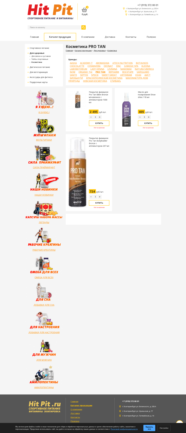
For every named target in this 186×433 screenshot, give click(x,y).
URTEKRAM (126, 75)
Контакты (131, 36)
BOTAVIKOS (142, 63)
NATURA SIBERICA (144, 69)
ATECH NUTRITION (122, 63)
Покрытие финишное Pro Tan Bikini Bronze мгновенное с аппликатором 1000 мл (98, 97)
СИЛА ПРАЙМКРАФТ (44, 167)
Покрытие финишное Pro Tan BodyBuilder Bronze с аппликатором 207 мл (99, 142)
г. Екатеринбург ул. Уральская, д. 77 (143, 11)
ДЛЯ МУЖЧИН (44, 360)
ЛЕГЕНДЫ (44, 222)
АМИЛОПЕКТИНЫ (44, 387)
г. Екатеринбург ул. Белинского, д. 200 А (142, 8)
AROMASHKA (102, 63)
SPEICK (94, 75)
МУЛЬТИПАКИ (44, 139)
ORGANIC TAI (85, 72)
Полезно (151, 36)
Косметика (36, 62)
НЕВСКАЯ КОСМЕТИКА (95, 81)
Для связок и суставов (41, 56)
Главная (34, 36)
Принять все (149, 428)
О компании (87, 36)
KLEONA (145, 66)
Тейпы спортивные (39, 59)
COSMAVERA (94, 66)
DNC (118, 66)
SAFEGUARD (143, 72)
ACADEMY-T (86, 63)
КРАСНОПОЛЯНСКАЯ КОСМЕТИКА (104, 78)
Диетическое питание (40, 67)
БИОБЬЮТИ (76, 78)
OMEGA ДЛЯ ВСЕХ (44, 277)
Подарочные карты (39, 82)
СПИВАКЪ (115, 81)
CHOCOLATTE (77, 66)
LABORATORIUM (78, 69)
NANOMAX (126, 69)
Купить (99, 123)
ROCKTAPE (127, 72)
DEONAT (108, 66)
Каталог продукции (60, 36)
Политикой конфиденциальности (124, 429)
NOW (72, 72)
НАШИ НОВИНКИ (44, 194)
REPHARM (114, 72)
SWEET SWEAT (109, 75)
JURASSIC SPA (131, 66)
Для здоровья (37, 53)
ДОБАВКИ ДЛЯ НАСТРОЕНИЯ (44, 332)
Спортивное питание (39, 48)
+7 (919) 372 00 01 (148, 5)
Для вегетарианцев (39, 72)
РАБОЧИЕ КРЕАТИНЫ (44, 249)
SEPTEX (84, 75)
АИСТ (147, 75)
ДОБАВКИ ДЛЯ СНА (44, 305)
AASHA (73, 63)
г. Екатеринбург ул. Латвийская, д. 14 (143, 14)
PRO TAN (100, 72)
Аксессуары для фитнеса (41, 77)
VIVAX (138, 75)
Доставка (110, 36)
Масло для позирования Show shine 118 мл (146, 94)
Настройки (164, 428)
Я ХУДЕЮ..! (44, 112)
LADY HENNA (97, 69)
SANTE (73, 75)
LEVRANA (112, 69)
